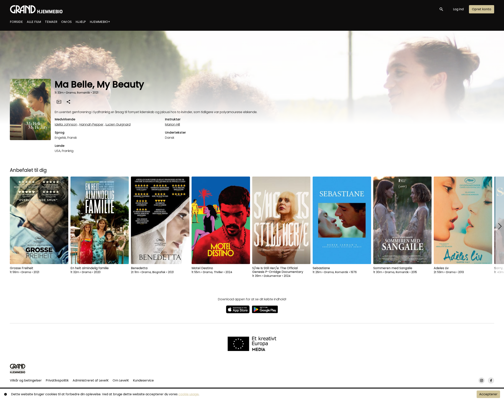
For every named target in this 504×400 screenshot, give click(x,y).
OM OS (66, 22)
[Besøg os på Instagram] (481, 380)
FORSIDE (16, 22)
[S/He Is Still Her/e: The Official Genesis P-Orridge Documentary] (281, 220)
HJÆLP (81, 22)
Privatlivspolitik (57, 380)
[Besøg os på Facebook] (491, 380)
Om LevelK (121, 380)
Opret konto (481, 9)
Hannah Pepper (91, 124)
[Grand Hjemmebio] (17, 368)
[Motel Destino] (221, 220)
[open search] (441, 9)
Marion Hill (172, 124)
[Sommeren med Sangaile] (402, 220)
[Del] (68, 102)
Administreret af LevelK (91, 380)
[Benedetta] (160, 220)
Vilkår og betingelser (26, 380)
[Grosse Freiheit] (39, 220)
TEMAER (51, 22)
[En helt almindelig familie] (99, 220)
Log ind (458, 9)
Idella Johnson (66, 124)
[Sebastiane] (342, 220)
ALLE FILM (34, 22)
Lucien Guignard (118, 124)
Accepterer (488, 394)
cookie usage (188, 394)
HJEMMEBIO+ (100, 22)
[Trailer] (59, 102)
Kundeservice (143, 380)
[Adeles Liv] (463, 220)
